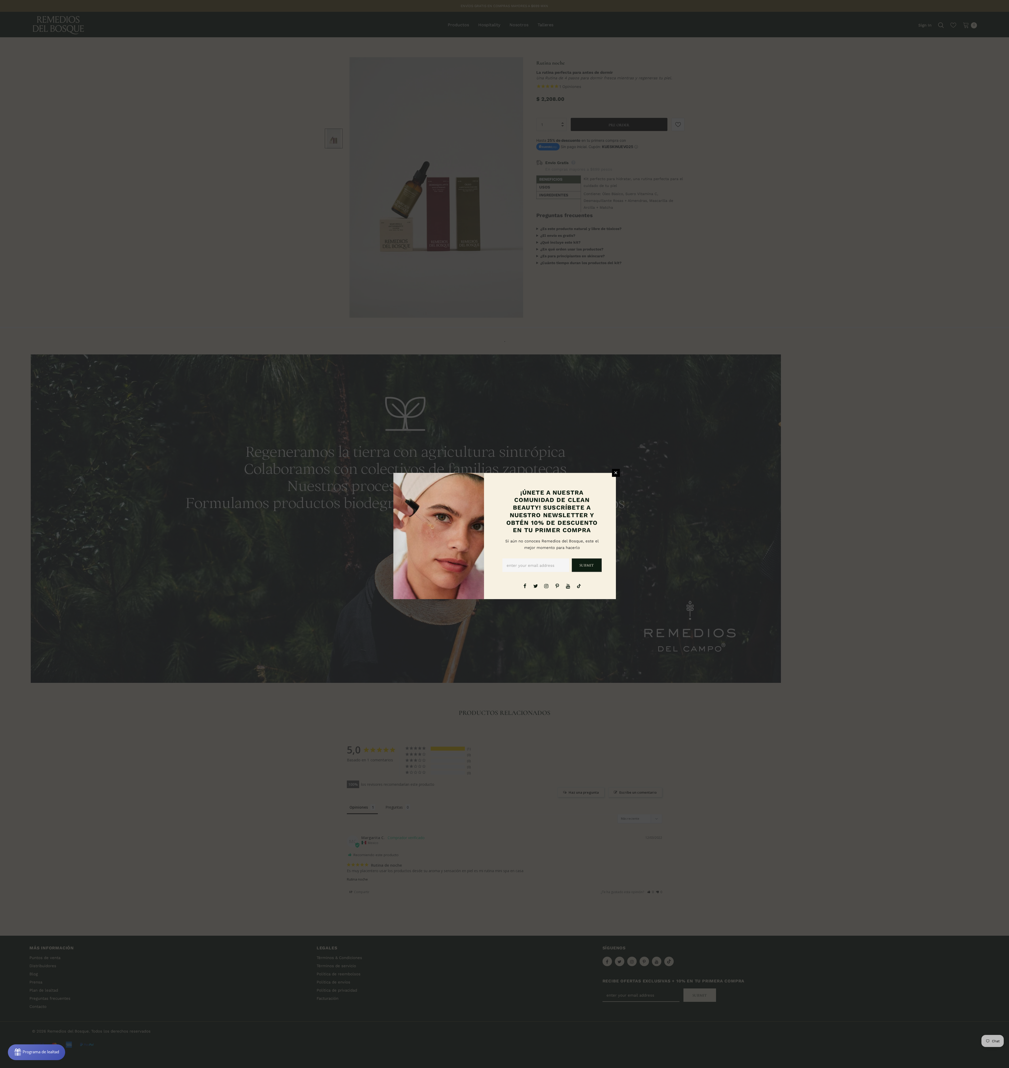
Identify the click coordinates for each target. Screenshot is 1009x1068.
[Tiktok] (579, 586)
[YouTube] (568, 586)
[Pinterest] (557, 586)
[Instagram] (546, 586)
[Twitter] (535, 586)
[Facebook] (525, 586)
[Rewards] (36, 1052)
